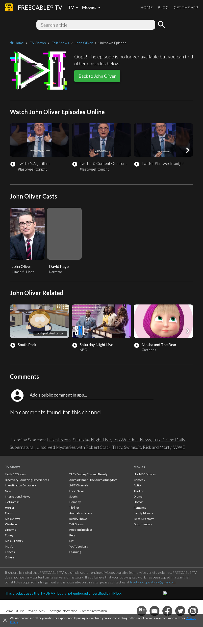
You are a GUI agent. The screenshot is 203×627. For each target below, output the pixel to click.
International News (17, 496)
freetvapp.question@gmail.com (153, 582)
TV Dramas (12, 502)
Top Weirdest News (132, 439)
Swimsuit (132, 447)
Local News (76, 491)
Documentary (143, 524)
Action (138, 485)
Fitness (10, 552)
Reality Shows (78, 519)
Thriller (74, 507)
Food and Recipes (81, 529)
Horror (9, 507)
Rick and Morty (157, 447)
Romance (140, 507)
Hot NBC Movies (145, 474)
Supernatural (22, 447)
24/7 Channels (79, 485)
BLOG (163, 7)
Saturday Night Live (92, 439)
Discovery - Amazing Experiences (27, 480)
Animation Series (80, 513)
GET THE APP (186, 7)
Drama (138, 496)
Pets (72, 535)
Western (11, 524)
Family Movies (143, 513)
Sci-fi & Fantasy (144, 519)
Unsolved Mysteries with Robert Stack (73, 447)
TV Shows (12, 467)
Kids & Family (14, 541)
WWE (179, 447)
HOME (146, 7)
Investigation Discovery (20, 485)
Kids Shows (12, 519)
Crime (9, 513)
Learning (75, 552)
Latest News (59, 439)
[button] (187, 150)
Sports (73, 496)
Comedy (75, 502)
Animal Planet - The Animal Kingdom (93, 480)
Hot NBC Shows (15, 474)
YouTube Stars (78, 546)
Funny (9, 535)
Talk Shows (76, 524)
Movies (139, 467)
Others (10, 557)
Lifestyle (10, 529)
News (9, 491)
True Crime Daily (169, 439)
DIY (71, 541)
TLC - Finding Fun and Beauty (88, 474)
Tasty (117, 447)
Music (9, 546)
